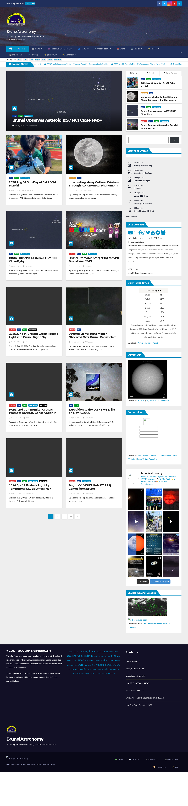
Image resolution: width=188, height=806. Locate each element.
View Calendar (131, 216)
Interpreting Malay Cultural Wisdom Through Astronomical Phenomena (94, 183)
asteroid (76, 652)
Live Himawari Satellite (152, 624)
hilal (113, 655)
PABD (20, 116)
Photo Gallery (28, 116)
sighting (100, 669)
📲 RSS (175, 767)
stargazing (114, 669)
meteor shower (114, 660)
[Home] (10, 49)
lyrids (86, 660)
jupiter (73, 660)
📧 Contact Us (134, 759)
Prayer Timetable (144, 343)
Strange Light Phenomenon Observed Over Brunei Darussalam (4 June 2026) (92, 337)
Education (144, 93)
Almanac (141, 400)
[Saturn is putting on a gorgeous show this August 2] (171, 521)
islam (68, 660)
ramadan (83, 669)
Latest (134, 73)
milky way (70, 665)
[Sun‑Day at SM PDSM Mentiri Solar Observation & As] (136, 544)
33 (71, 516)
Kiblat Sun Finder (162, 400)
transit (93, 673)
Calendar (153, 455)
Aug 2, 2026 (15, 190)
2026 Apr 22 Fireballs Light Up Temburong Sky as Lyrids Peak (30, 487)
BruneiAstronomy (21, 31)
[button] (181, 52)
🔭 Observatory (101, 48)
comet (105, 651)
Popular (151, 73)
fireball (101, 656)
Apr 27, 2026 (76, 418)
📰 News (36, 48)
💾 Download (15, 54)
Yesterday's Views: (134, 676)
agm (70, 652)
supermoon (80, 673)
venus (104, 673)
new (89, 665)
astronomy (83, 652)
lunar (43, 59)
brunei (50, 59)
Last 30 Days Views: (135, 683)
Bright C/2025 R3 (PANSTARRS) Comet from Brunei (90, 487)
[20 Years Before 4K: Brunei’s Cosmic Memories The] (154, 566)
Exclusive (144, 121)
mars (91, 660)
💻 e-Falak (135, 48)
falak (96, 656)
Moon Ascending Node (143, 173)
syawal (87, 673)
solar (106, 669)
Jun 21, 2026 (75, 266)
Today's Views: (132, 669)
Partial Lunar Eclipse (142, 180)
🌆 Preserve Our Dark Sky (60, 48)
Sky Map (150, 400)
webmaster (32, 126)
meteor (104, 660)
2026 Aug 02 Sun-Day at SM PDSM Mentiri (32, 183)
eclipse (37, 59)
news (31, 59)
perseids (71, 669)
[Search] (174, 140)
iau (118, 655)
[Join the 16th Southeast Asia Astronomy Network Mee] (171, 544)
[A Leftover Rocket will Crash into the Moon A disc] (136, 566)
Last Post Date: (132, 705)
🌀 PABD (82, 48)
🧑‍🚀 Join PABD (50, 54)
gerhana (107, 656)
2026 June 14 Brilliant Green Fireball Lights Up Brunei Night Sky (33, 335)
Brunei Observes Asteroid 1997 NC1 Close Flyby (57, 120)
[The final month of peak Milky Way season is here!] (136, 521)
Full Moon (138, 188)
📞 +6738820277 (152, 759)
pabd (19, 59)
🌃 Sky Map (33, 54)
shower (94, 669)
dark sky (80, 656)
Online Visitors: (132, 661)
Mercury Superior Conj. (143, 165)
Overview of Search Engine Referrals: (142, 698)
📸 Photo (152, 48)
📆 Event (121, 48)
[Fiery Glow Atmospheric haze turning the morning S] (171, 499)
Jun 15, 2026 (16, 342)
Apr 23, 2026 (16, 493)
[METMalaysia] (137, 619)
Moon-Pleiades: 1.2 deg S (144, 211)
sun (73, 673)
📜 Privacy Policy (159, 767)
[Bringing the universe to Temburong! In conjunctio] (154, 521)
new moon (57, 59)
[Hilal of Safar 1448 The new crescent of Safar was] (171, 566)
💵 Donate (119, 759)
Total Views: (131, 690)
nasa (85, 665)
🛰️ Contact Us (69, 54)
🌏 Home (22, 48)
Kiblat (155, 343)
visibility (111, 673)
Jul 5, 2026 (75, 190)
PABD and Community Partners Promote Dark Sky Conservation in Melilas (32, 413)
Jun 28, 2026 (19, 126)
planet (77, 669)
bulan (99, 652)
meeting (97, 660)
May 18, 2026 (16, 418)
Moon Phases (143, 455)
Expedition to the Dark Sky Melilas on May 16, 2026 (92, 411)
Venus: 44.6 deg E (141, 196)
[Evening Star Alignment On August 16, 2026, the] (136, 499)
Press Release (171, 73)
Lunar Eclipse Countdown (147, 459)
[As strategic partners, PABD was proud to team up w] (154, 499)
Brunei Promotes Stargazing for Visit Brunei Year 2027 (94, 259)
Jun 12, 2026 (75, 342)
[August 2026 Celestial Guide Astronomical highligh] (154, 544)
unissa (98, 673)
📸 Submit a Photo (171, 759)
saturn (89, 669)
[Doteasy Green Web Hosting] (17, 758)
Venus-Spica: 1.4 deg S (143, 203)
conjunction (113, 652)
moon (25, 59)
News (14, 116)
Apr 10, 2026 (76, 493)
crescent (71, 655)
